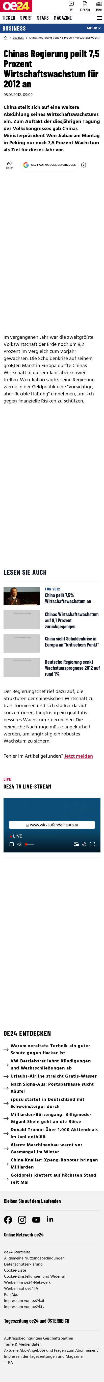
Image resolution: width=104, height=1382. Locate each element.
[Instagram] (22, 1220)
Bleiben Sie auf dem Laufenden (32, 1201)
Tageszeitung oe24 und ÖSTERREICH (36, 1321)
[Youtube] (36, 1220)
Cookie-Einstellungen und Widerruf (34, 1276)
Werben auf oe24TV (21, 1288)
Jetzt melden (78, 756)
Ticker (8, 18)
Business (14, 28)
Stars (43, 18)
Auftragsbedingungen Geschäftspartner (38, 1338)
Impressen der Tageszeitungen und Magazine (43, 1356)
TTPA (8, 1363)
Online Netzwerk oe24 (24, 1234)
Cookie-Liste (15, 1270)
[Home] (6, 38)
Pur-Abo (11, 1295)
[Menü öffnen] (99, 18)
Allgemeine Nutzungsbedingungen (34, 1258)
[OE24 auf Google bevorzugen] (84, 165)
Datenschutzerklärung (23, 1264)
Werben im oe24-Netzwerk (27, 1282)
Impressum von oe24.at (24, 1301)
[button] (53, 826)
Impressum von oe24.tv (24, 1307)
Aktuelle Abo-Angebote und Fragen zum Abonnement (51, 1350)
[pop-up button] (84, 844)
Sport (26, 18)
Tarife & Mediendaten (23, 1344)
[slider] (30, 844)
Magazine (63, 18)
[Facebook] (8, 1220)
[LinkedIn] (50, 1220)
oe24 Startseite (17, 1252)
